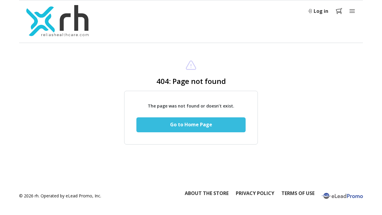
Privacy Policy (255, 193)
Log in (321, 11)
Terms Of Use (298, 193)
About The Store (207, 193)
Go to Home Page (191, 124)
